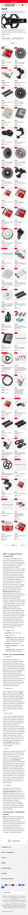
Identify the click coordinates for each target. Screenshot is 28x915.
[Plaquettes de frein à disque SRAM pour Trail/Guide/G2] (20, 254)
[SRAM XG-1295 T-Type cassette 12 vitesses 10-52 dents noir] (7, 153)
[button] (22, 5)
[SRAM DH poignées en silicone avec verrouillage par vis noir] (20, 295)
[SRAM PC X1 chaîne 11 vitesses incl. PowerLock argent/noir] (7, 213)
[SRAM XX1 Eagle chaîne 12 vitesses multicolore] (20, 113)
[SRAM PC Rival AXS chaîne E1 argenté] (7, 504)
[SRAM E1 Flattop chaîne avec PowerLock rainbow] (7, 254)
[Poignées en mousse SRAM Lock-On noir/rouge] (7, 424)
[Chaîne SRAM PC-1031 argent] (20, 485)
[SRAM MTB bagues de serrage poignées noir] (7, 93)
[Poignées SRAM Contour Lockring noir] (20, 424)
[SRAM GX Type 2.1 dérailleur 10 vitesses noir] (7, 485)
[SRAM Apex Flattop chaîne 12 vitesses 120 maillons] (20, 338)
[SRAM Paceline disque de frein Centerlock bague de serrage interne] (7, 358)
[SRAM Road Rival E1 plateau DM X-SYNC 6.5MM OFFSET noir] (7, 465)
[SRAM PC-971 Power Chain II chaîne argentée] (7, 404)
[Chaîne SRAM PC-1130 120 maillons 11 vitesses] (20, 193)
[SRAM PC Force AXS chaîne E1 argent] (20, 465)
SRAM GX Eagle (6, 38)
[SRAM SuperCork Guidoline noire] (7, 133)
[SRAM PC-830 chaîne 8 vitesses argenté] (20, 527)
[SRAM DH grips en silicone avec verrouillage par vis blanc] (20, 274)
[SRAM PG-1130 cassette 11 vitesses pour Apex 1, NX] (7, 173)
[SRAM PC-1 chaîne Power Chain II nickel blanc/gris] (7, 193)
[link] (5, 545)
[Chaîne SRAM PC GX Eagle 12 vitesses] (7, 53)
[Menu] (2, 5)
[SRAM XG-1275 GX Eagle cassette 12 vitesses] (20, 93)
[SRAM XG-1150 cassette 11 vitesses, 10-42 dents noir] (20, 53)
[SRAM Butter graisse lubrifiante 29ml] (7, 527)
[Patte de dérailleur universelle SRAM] (20, 234)
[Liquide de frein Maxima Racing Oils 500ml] (7, 317)
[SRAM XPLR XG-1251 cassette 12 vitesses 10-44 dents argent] (20, 153)
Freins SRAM (5, 12)
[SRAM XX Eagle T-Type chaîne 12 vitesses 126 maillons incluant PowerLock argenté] (7, 274)
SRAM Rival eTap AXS (17, 38)
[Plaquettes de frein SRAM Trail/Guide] (7, 73)
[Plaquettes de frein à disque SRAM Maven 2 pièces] (20, 404)
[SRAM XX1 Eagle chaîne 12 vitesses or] (7, 113)
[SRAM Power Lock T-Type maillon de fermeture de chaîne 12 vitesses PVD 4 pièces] (20, 444)
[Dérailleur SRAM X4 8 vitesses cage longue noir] (20, 133)
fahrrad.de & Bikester (9, 911)
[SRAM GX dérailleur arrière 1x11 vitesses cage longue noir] (20, 173)
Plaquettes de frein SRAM (17, 12)
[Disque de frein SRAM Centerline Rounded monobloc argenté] (7, 234)
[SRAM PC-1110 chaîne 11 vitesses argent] (20, 213)
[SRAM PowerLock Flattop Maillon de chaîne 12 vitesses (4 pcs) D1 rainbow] (20, 504)
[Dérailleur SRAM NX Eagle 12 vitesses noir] (20, 73)
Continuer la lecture (5, 33)
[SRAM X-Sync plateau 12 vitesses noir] (7, 380)
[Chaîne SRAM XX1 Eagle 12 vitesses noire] (7, 338)
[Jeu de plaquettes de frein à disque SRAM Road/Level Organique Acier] (7, 444)
